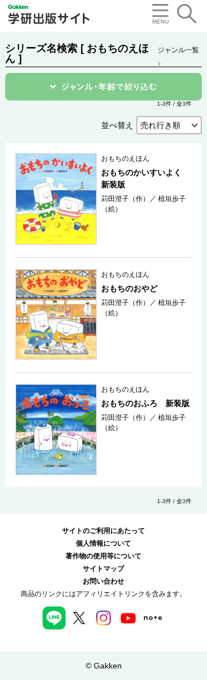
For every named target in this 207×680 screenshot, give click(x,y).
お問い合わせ (103, 581)
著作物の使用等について (103, 556)
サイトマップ (103, 569)
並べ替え (117, 125)
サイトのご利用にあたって (103, 531)
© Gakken (104, 665)
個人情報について (103, 543)
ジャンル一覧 (178, 50)
